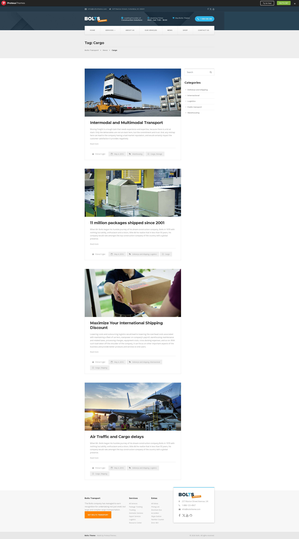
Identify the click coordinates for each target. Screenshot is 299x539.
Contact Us (203, 30)
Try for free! (267, 3)
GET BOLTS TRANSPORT (98, 515)
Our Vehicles (151, 30)
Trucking (132, 510)
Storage (159, 154)
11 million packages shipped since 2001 (127, 222)
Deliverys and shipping (140, 254)
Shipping (104, 368)
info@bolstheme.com (191, 509)
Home (92, 30)
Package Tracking (135, 507)
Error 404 (154, 523)
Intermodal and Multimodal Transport (126, 122)
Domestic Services (136, 513)
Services (109, 30)
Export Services (135, 516)
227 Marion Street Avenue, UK (195, 501)
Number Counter (157, 519)
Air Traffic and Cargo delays (117, 436)
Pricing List (155, 507)
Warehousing (137, 154)
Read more (94, 144)
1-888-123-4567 (189, 505)
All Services (133, 503)
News (169, 30)
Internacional (155, 362)
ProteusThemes (13, 3)
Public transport (194, 107)
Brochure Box (156, 510)
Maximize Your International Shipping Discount (126, 325)
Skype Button (156, 516)
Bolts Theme (90, 535)
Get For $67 (283, 3)
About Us (130, 30)
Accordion (155, 513)
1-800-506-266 (206, 19)
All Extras (154, 503)
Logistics (153, 254)
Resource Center (135, 523)
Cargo (153, 154)
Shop (185, 30)
